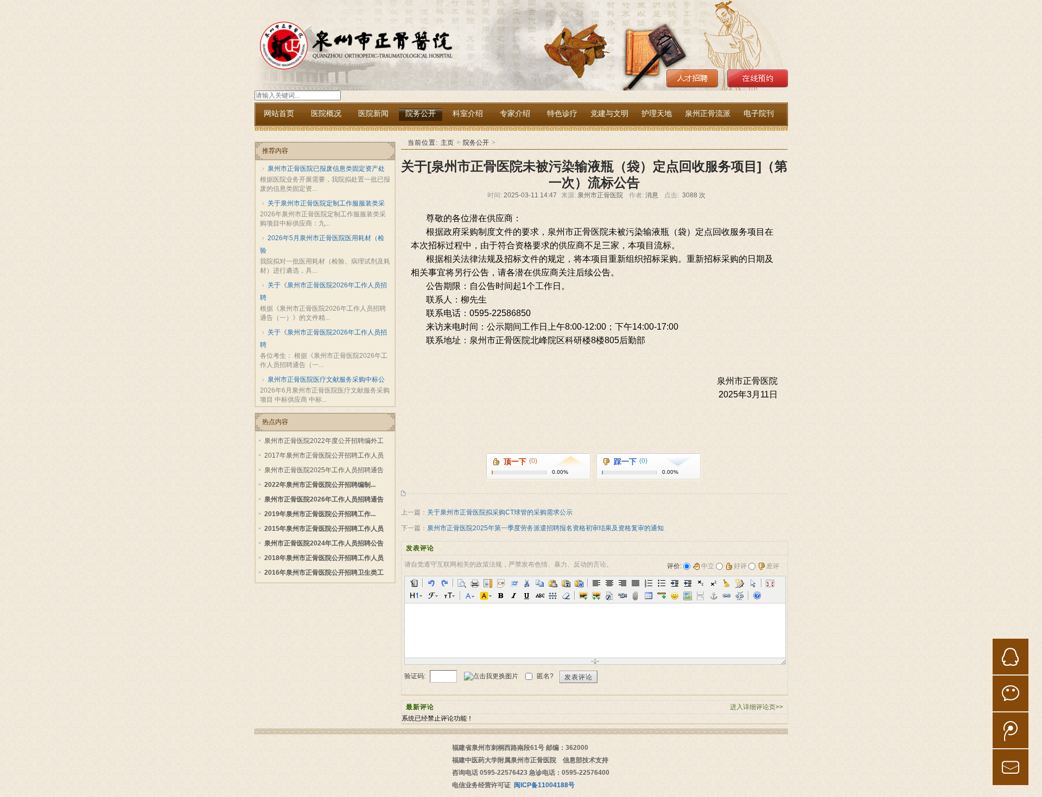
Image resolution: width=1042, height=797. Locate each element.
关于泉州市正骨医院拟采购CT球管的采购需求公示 (500, 512)
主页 (447, 142)
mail (1010, 767)
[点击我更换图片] (491, 676)
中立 (707, 566)
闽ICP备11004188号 (544, 785)
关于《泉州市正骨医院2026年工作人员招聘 (323, 291)
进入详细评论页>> (756, 707)
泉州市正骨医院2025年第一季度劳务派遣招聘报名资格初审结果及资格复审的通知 (545, 528)
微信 (1010, 693)
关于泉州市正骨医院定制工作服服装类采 (326, 203)
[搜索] (256, 101)
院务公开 (476, 142)
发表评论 (578, 677)
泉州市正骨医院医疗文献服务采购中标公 (326, 379)
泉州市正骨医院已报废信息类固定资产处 (326, 168)
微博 (1010, 730)
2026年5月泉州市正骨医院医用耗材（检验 (322, 244)
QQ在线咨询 (1010, 656)
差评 (772, 566)
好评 (740, 566)
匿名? (545, 676)
